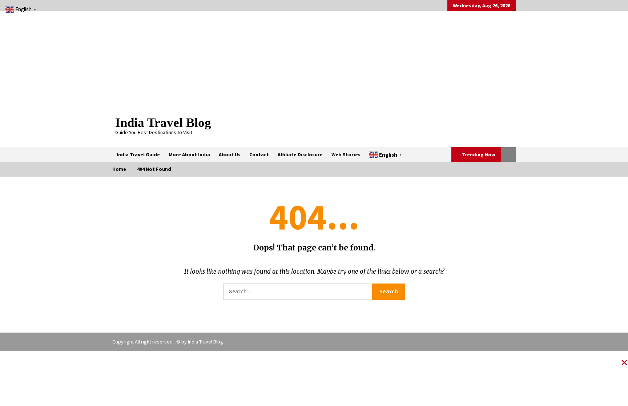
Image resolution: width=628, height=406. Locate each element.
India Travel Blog (163, 123)
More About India (189, 154)
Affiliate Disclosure (300, 154)
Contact (259, 154)
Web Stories (346, 154)
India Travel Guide (138, 154)
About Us (230, 154)
